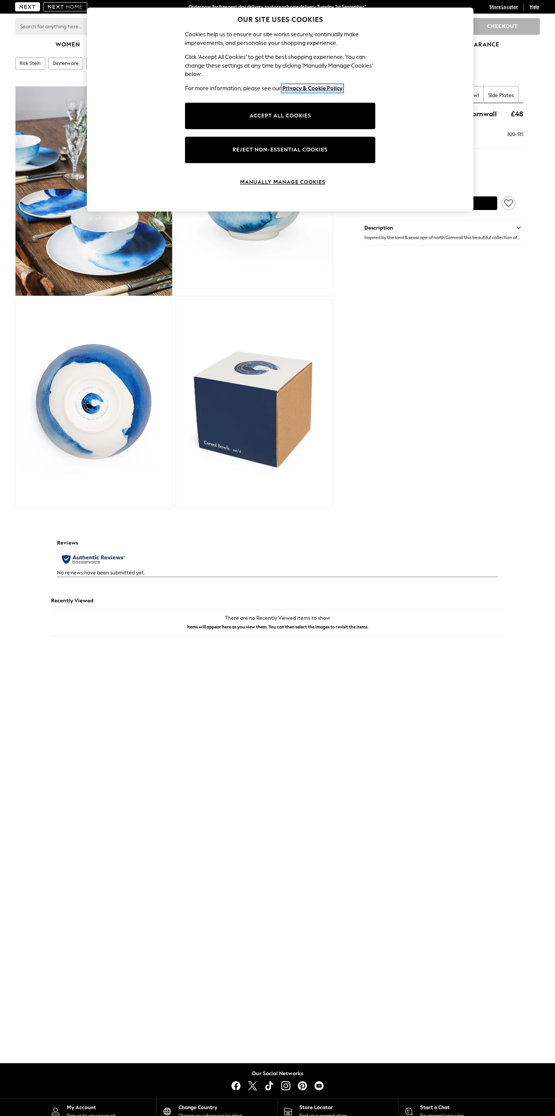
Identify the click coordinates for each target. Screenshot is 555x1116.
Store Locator (503, 6)
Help (534, 6)
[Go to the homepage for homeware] (65, 6)
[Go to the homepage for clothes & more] (27, 6)
